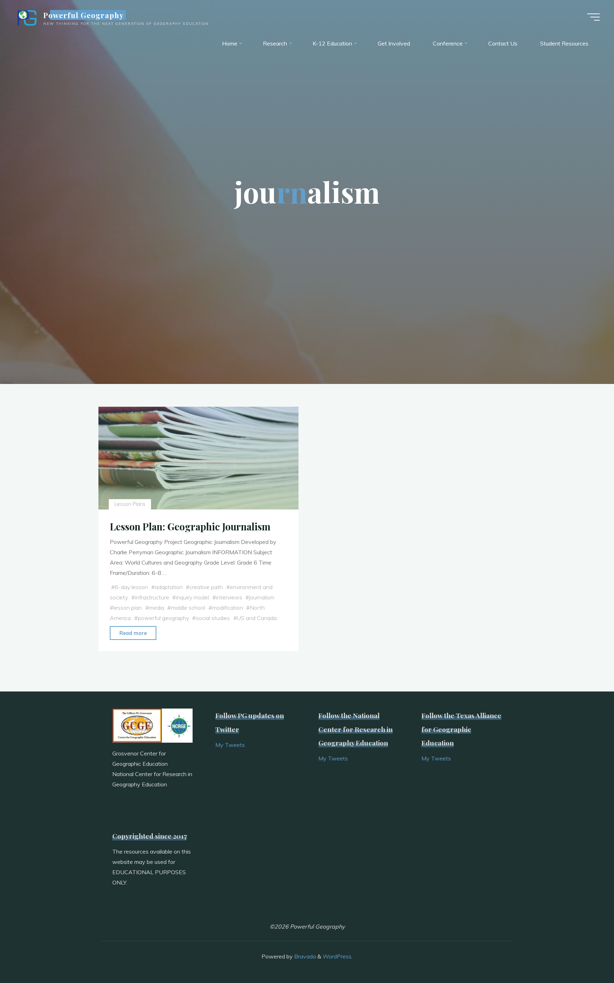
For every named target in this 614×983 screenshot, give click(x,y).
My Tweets (230, 744)
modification (227, 607)
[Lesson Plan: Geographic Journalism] (198, 458)
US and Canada (257, 617)
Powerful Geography (83, 15)
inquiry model (192, 597)
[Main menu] (593, 17)
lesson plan (127, 607)
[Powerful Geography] (26, 16)
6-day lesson (131, 587)
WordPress (337, 956)
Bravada (304, 956)
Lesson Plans (129, 504)
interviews (229, 597)
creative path (206, 587)
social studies (213, 617)
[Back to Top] (586, 955)
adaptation (169, 587)
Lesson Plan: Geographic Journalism (190, 526)
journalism (261, 597)
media (156, 607)
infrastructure (152, 597)
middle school (188, 607)
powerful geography (163, 617)
